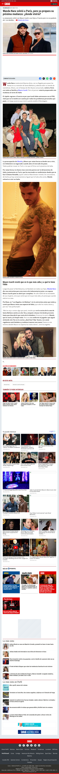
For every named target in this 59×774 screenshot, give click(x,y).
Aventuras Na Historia (28, 753)
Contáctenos (25, 760)
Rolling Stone (40, 753)
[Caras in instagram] (20, 745)
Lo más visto (8, 641)
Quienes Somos (15, 760)
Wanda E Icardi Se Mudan (18, 384)
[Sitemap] (39, 745)
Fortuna (27, 749)
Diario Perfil (5, 749)
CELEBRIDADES (6, 8)
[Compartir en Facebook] (40, 78)
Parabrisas (41, 749)
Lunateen (48, 749)
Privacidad (33, 760)
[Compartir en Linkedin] (51, 78)
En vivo (55, 4)
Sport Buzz (48, 753)
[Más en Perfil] (12, 569)
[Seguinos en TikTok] (31, 745)
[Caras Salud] (29, 726)
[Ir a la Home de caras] (7, 4)
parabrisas (11, 599)
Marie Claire (19, 749)
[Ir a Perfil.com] (54, 1)
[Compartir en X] (44, 78)
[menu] (3, 4)
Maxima (29, 756)
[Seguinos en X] (27, 745)
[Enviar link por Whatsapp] (47, 78)
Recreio (55, 753)
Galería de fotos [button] (23, 20)
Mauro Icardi (22, 90)
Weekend (33, 749)
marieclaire (29, 573)
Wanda (19, 161)
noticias (11, 573)
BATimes (54, 749)
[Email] (54, 78)
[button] (29, 39)
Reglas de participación (50, 760)
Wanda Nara (51, 289)
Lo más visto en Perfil (12, 682)
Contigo (18, 753)
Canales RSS (5, 760)
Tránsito (29, 762)
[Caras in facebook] (24, 745)
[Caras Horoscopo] (29, 733)
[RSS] (35, 745)
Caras (12, 753)
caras (47, 573)
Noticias (12, 749)
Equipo (40, 760)
